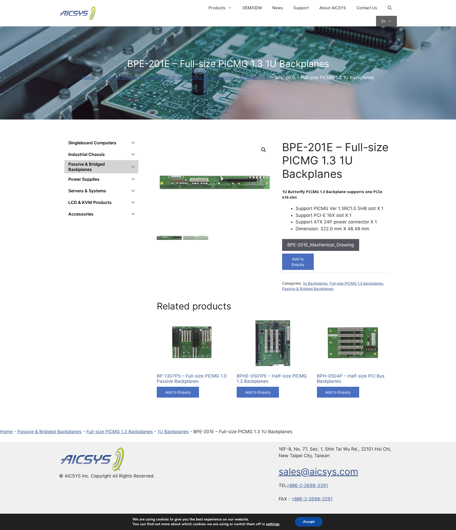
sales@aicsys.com (318, 471)
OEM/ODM (252, 7)
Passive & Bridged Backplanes (131, 77)
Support (301, 7)
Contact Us (367, 7)
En (383, 21)
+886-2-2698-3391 (307, 485)
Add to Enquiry (298, 262)
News (277, 7)
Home (88, 77)
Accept (309, 521)
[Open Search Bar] (389, 8)
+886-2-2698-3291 (311, 499)
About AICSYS (332, 7)
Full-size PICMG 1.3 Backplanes (201, 77)
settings (272, 524)
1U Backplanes (254, 77)
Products (216, 7)
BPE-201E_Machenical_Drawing (320, 244)
